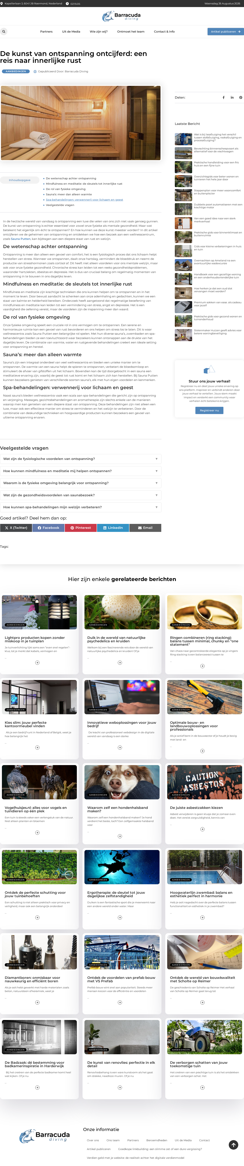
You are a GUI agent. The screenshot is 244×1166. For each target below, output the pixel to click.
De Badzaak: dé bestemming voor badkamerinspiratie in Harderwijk (34, 1064)
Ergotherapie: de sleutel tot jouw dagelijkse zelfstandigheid (116, 894)
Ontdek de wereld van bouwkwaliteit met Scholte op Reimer (202, 979)
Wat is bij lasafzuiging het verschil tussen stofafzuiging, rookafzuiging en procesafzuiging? (218, 137)
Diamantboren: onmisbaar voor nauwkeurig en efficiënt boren (32, 979)
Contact (204, 1140)
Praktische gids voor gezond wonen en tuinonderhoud (218, 318)
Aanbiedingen (16, 71)
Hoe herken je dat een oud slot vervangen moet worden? (213, 290)
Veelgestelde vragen (60, 205)
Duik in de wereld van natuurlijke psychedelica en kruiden (116, 639)
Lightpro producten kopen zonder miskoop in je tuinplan (35, 639)
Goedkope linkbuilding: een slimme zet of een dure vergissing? (160, 1149)
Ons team (113, 1140)
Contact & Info (164, 31)
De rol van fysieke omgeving (66, 189)
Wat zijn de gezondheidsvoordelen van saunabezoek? (80, 495)
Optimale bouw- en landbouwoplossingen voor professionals (194, 726)
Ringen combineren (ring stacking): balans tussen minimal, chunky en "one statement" (204, 641)
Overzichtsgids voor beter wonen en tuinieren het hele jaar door (216, 178)
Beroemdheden (156, 1140)
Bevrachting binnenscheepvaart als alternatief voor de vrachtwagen (216, 150)
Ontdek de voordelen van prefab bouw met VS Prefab (121, 979)
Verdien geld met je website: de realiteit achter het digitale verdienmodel (135, 1158)
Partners (46, 31)
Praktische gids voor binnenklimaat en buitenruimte (218, 234)
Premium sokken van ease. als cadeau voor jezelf (218, 304)
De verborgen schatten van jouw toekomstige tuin (199, 1064)
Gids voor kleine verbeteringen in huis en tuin (217, 248)
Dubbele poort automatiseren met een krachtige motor (218, 206)
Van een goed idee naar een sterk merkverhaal (215, 220)
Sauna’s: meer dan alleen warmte (69, 194)
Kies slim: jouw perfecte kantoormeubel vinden (26, 724)
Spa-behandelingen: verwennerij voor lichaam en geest (84, 199)
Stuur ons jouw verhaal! (209, 381)
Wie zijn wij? (99, 31)
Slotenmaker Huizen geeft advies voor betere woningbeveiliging (218, 332)
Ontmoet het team (130, 31)
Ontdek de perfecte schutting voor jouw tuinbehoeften (35, 894)
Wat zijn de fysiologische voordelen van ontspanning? (80, 459)
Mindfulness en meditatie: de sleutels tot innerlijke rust (84, 183)
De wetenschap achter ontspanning (71, 178)
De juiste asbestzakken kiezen (196, 808)
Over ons (93, 1140)
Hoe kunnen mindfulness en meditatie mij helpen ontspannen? (80, 471)
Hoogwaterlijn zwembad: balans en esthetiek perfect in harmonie (201, 894)
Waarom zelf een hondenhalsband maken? (117, 809)
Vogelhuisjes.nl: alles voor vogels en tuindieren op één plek (36, 809)
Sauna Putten (20, 239)
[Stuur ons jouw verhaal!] (209, 369)
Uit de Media (71, 31)
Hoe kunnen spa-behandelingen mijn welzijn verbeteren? (80, 507)
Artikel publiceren (99, 1149)
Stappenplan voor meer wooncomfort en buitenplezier (217, 192)
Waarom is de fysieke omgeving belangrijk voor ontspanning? (80, 483)
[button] (3, 31)
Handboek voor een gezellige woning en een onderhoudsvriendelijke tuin (217, 276)
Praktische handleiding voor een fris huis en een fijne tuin (216, 164)
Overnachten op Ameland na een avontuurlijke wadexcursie (215, 262)
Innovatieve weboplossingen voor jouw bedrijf (121, 724)
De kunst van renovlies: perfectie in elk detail (121, 1064)
